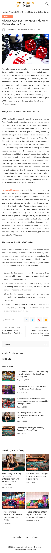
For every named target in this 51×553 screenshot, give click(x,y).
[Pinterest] (39, 319)
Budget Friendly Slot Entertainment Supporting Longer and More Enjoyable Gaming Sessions (32, 401)
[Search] (46, 4)
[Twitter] (32, 319)
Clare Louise (10, 29)
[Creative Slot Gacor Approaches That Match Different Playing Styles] (8, 389)
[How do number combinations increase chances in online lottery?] (13, 500)
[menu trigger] (5, 4)
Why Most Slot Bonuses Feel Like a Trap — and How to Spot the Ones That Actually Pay (32, 374)
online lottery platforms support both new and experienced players (37, 514)
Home (4, 12)
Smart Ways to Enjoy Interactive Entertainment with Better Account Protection (30, 415)
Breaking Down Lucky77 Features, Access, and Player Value (37, 476)
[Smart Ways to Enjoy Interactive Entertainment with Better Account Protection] (8, 417)
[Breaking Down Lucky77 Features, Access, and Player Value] (8, 431)
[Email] (45, 319)
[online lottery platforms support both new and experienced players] (37, 500)
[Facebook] (26, 319)
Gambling (7, 16)
